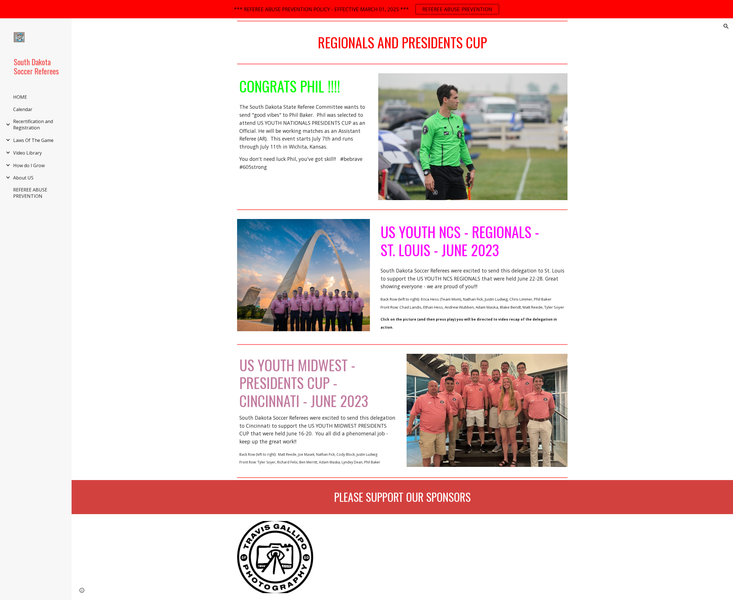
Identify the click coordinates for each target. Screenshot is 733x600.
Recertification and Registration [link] (33, 124)
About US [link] (23, 178)
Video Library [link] (27, 153)
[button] (726, 26)
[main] (402, 42)
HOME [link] (20, 97)
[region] (366, 9)
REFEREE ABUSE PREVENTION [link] (30, 193)
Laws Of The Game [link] (33, 140)
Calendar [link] (22, 109)
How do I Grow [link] (29, 165)
